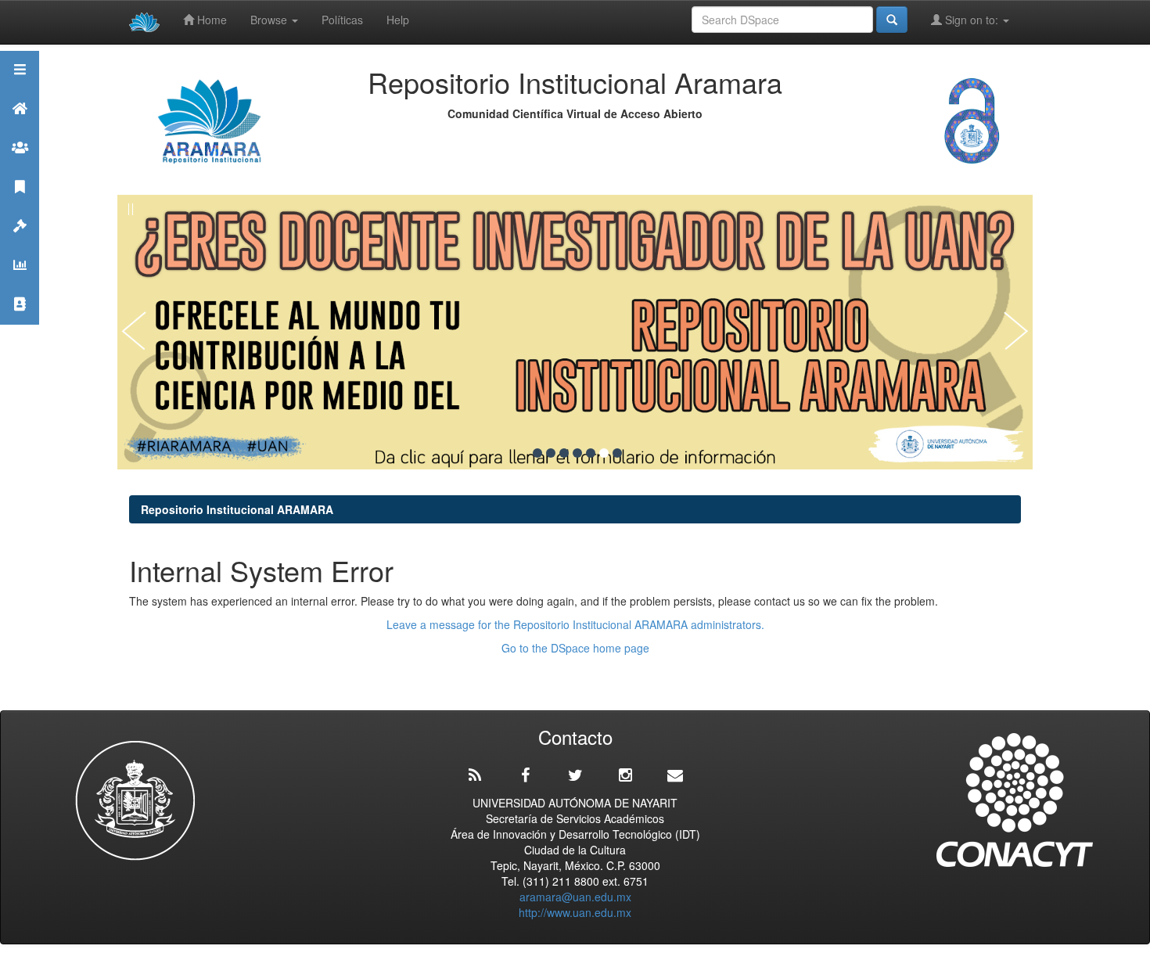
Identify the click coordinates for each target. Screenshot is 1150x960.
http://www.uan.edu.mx (575, 912)
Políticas (342, 19)
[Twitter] (575, 775)
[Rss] (474, 775)
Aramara (19, 128)
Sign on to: (971, 19)
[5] (590, 453)
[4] (577, 453)
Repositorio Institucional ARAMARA (237, 509)
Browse (270, 19)
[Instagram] (625, 775)
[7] (617, 453)
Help (397, 19)
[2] (550, 453)
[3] (564, 453)
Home (210, 19)
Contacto (19, 323)
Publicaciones (19, 206)
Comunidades (19, 167)
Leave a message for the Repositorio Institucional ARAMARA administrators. (575, 624)
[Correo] (675, 775)
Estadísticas (19, 284)
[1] (537, 453)
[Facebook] (524, 775)
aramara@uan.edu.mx (575, 896)
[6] (604, 453)
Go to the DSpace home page (575, 648)
